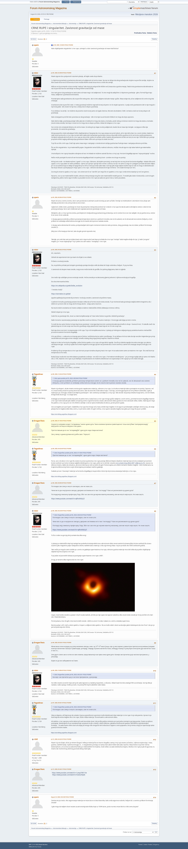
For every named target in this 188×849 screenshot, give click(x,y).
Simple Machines (43, 844)
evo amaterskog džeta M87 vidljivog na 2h (130, 463)
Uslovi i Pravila (148, 844)
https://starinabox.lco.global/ (61, 294)
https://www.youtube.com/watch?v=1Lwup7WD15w (69, 773)
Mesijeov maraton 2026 (146, 14)
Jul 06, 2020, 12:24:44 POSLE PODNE (61, 374)
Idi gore (33, 823)
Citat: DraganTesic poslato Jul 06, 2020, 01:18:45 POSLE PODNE (72, 453)
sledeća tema (152, 33)
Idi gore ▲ (156, 844)
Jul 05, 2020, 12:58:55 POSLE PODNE (63, 45)
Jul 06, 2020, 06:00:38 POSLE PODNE (61, 483)
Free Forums (38, 846)
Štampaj (154, 39)
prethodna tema (140, 33)
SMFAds (31, 846)
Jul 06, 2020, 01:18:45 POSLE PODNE (61, 421)
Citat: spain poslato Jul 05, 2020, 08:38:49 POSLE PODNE (70, 378)
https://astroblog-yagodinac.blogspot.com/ (64, 414)
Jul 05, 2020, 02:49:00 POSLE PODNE (61, 73)
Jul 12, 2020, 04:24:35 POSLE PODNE (61, 739)
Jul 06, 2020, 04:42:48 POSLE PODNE (61, 448)
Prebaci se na (127, 832)
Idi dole (33, 39)
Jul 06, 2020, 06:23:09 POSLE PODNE (61, 511)
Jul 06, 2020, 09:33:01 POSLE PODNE (61, 642)
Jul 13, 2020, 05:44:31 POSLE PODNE (61, 769)
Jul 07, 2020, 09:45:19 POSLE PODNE (61, 703)
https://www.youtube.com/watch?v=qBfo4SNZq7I (68, 499)
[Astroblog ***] (33, 396)
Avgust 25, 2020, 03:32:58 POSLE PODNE (62, 797)
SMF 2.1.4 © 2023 (33, 844)
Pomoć (140, 844)
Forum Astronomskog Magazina (48, 8)
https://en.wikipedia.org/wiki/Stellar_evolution (66, 286)
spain (36, 45)
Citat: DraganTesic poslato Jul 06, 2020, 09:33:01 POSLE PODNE (72, 674)
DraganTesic (39, 421)
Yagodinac (38, 374)
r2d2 (36, 739)
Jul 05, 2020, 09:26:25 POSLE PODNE (61, 249)
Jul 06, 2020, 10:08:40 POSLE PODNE (61, 670)
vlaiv (36, 73)
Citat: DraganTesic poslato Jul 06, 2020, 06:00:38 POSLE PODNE (72, 515)
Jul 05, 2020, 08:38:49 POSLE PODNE (61, 197)
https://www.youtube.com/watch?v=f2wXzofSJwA (68, 775)
